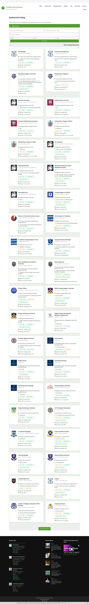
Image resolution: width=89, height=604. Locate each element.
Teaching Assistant (23, 166)
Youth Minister (59, 338)
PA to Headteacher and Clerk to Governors (27, 263)
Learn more (64, 603)
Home (40, 6)
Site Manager (22, 51)
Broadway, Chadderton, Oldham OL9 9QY (64, 105)
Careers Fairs (48, 6)
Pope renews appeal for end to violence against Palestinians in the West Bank (56, 548)
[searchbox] (44, 34)
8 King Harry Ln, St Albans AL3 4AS (27, 343)
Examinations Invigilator (61, 74)
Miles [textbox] (35, 38)
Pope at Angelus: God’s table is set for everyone (56, 557)
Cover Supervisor (23, 192)
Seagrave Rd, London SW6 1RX (63, 126)
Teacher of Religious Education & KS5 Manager (28, 504)
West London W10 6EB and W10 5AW (28, 293)
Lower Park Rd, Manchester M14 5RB (27, 79)
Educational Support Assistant (27, 74)
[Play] (65, 552)
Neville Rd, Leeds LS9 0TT (25, 460)
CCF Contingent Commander (62, 408)
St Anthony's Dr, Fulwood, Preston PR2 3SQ (29, 413)
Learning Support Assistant (62, 192)
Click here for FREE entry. (70, 554)
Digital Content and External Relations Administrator (63, 314)
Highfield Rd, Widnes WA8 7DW (26, 105)
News (84, 9)
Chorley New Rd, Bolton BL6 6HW (27, 436)
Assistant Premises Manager (63, 240)
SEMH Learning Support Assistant (64, 288)
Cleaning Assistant (60, 504)
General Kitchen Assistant (62, 455)
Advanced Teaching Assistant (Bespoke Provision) (63, 166)
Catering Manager (23, 455)
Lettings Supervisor (23, 479)
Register (66, 6)
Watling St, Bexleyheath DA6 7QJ (63, 293)
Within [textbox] (12, 38)
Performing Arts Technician (62, 216)
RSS (78, 47)
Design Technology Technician (26, 313)
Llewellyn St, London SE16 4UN (63, 245)
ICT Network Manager (24, 431)
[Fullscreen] (78, 552)
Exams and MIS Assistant (62, 431)
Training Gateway (57, 6)
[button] (71, 549)
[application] (72, 549)
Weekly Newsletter (55, 571)
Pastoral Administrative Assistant (28, 121)
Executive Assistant (23, 100)
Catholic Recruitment (14, 7)
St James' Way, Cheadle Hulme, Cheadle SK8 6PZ (30, 56)
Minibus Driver (22, 361)
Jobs (71, 6)
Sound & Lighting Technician (26, 338)
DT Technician (58, 142)
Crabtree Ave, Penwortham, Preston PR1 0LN (29, 484)
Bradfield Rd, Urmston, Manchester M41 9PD (65, 391)
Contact (84, 6)
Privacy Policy (44, 601)
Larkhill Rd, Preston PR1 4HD (62, 221)
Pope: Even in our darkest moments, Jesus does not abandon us (56, 582)
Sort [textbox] (58, 38)
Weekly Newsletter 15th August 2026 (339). (56, 574)
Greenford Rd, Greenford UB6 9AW (27, 510)
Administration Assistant (62, 100)
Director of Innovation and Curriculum (29, 216)
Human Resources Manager (26, 386)
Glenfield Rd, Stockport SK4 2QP (63, 197)
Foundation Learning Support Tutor (28, 240)
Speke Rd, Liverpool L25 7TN (62, 509)
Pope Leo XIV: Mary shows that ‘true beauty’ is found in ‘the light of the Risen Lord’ (56, 565)
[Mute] (76, 552)
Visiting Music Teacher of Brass (63, 121)
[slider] (70, 552)
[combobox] (44, 35)
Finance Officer (22, 288)
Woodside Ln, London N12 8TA (63, 436)
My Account (77, 6)
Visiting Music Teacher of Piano (27, 142)
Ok (68, 603)
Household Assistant (60, 361)
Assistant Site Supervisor (62, 51)
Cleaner (57, 479)
